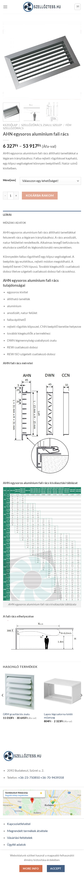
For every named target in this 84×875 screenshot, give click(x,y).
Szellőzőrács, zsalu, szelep (41, 125)
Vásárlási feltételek (19, 837)
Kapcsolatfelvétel (18, 824)
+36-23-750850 (29, 777)
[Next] (74, 60)
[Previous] (9, 60)
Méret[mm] (9, 180)
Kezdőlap (10, 125)
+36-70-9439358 (52, 777)
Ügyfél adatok (16, 844)
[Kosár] (77, 7)
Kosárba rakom (40, 195)
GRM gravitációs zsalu (16, 714)
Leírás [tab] (7, 214)
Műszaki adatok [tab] (14, 222)
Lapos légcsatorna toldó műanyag (58, 716)
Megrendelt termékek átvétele (27, 831)
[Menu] (5, 7)
